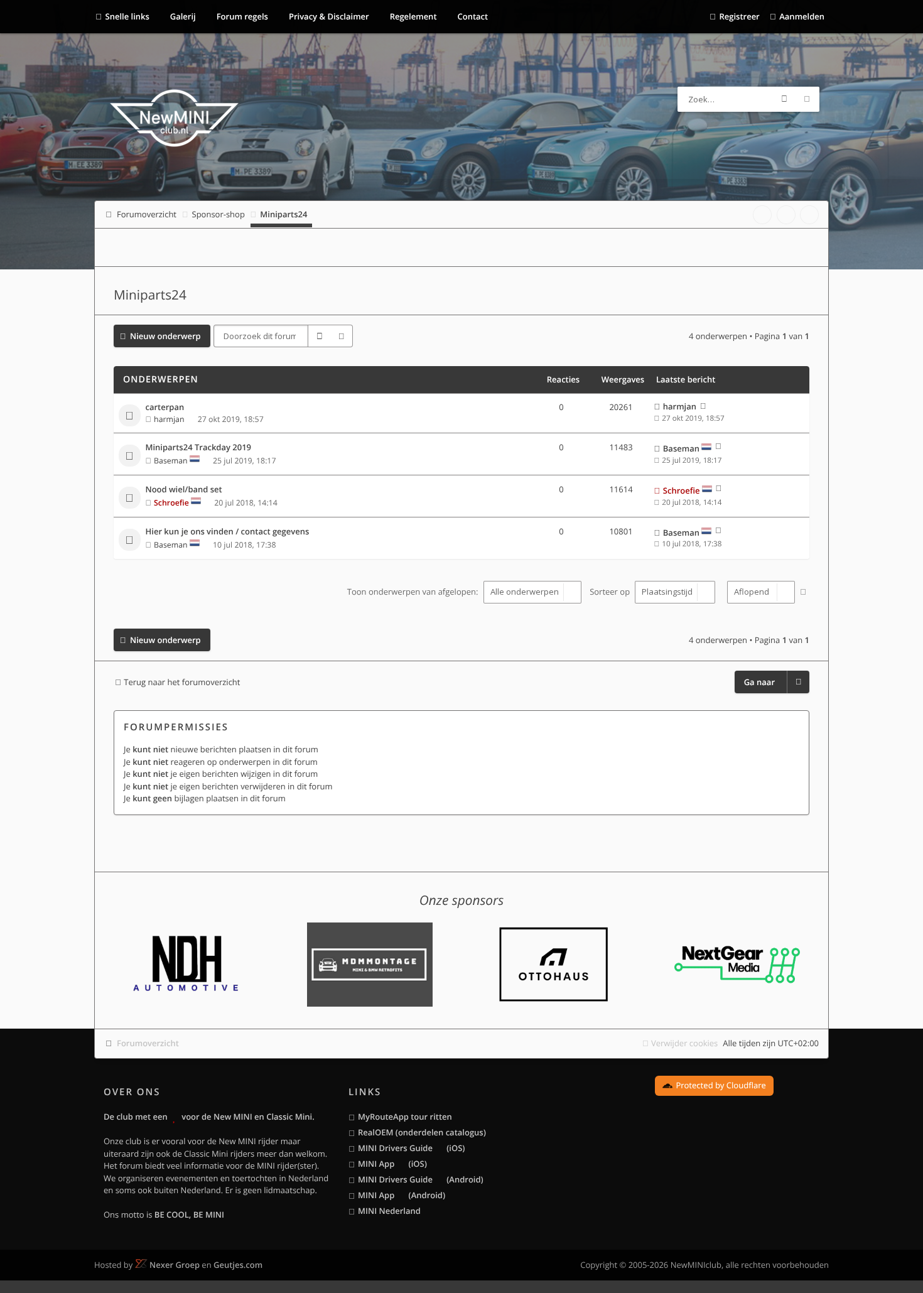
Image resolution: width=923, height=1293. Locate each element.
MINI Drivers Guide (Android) (420, 1179)
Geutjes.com (237, 1264)
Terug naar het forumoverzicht (182, 682)
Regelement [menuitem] (411, 16)
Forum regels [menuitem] (241, 16)
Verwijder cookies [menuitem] (684, 1043)
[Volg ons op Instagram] (809, 214)
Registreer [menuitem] (739, 16)
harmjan (169, 419)
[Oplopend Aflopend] (759, 592)
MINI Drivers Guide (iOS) (411, 1148)
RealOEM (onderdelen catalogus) (422, 1132)
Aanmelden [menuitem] (801, 16)
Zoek (784, 99)
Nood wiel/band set (184, 490)
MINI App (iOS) (392, 1163)
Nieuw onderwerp (165, 336)
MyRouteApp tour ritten (405, 1116)
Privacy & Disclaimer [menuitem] (328, 16)
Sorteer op (611, 591)
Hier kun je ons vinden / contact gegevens (228, 532)
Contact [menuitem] (471, 16)
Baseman (171, 460)
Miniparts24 (150, 295)
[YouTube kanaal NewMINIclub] (786, 214)
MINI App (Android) (401, 1195)
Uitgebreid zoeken (807, 99)
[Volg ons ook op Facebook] (762, 214)
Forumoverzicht (148, 1043)
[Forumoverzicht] (174, 120)
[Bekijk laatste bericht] (703, 406)
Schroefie (171, 502)
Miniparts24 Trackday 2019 (199, 448)
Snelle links (127, 16)
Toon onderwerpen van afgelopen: (413, 591)
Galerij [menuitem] (181, 16)
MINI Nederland (389, 1210)
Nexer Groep (174, 1264)
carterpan (165, 408)
